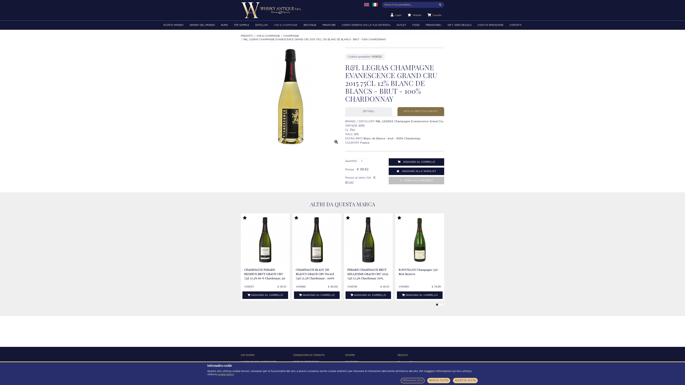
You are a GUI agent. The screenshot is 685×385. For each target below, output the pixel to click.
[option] (290, 97)
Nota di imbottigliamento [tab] (421, 111)
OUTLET (401, 25)
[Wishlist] (248, 218)
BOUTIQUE (310, 25)
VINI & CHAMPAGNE (286, 25)
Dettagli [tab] (368, 111)
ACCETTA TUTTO (465, 380)
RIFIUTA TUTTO (439, 380)
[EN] (367, 4)
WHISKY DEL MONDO (202, 25)
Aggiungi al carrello (418, 162)
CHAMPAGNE (291, 36)
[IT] (375, 4)
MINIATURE (329, 25)
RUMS (224, 25)
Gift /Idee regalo (459, 25)
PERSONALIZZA (412, 380)
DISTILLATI (261, 25)
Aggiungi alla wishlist (418, 171)
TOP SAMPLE (241, 25)
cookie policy (225, 374)
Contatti (516, 25)
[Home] (299, 10)
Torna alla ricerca (418, 180)
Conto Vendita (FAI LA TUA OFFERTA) (366, 25)
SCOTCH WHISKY (173, 25)
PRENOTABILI (434, 25)
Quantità (351, 161)
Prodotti (247, 36)
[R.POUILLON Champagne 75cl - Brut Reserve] (420, 240)
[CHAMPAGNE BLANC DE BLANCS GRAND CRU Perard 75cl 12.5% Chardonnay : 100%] (316, 240)
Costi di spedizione (491, 25)
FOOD (416, 25)
